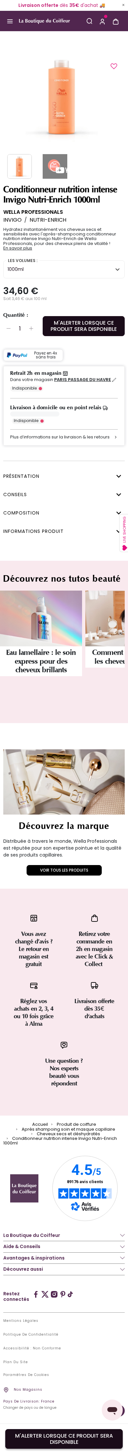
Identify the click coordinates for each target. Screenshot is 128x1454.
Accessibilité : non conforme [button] (32, 1348)
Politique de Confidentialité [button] (30, 1334)
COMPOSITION (21, 513)
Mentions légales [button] (20, 1321)
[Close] (123, 5)
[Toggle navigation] (9, 21)
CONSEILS (15, 494)
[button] (102, 21)
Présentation (21, 476)
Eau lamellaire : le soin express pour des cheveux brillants (41, 661)
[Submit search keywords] (89, 21)
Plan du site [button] (15, 1362)
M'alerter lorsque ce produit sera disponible (84, 326)
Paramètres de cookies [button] (26, 1375)
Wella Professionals (33, 212)
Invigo (12, 220)
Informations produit (33, 531)
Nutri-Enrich (48, 220)
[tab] (62, 475)
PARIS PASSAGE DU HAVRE (82, 379)
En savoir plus (17, 248)
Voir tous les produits (64, 870)
